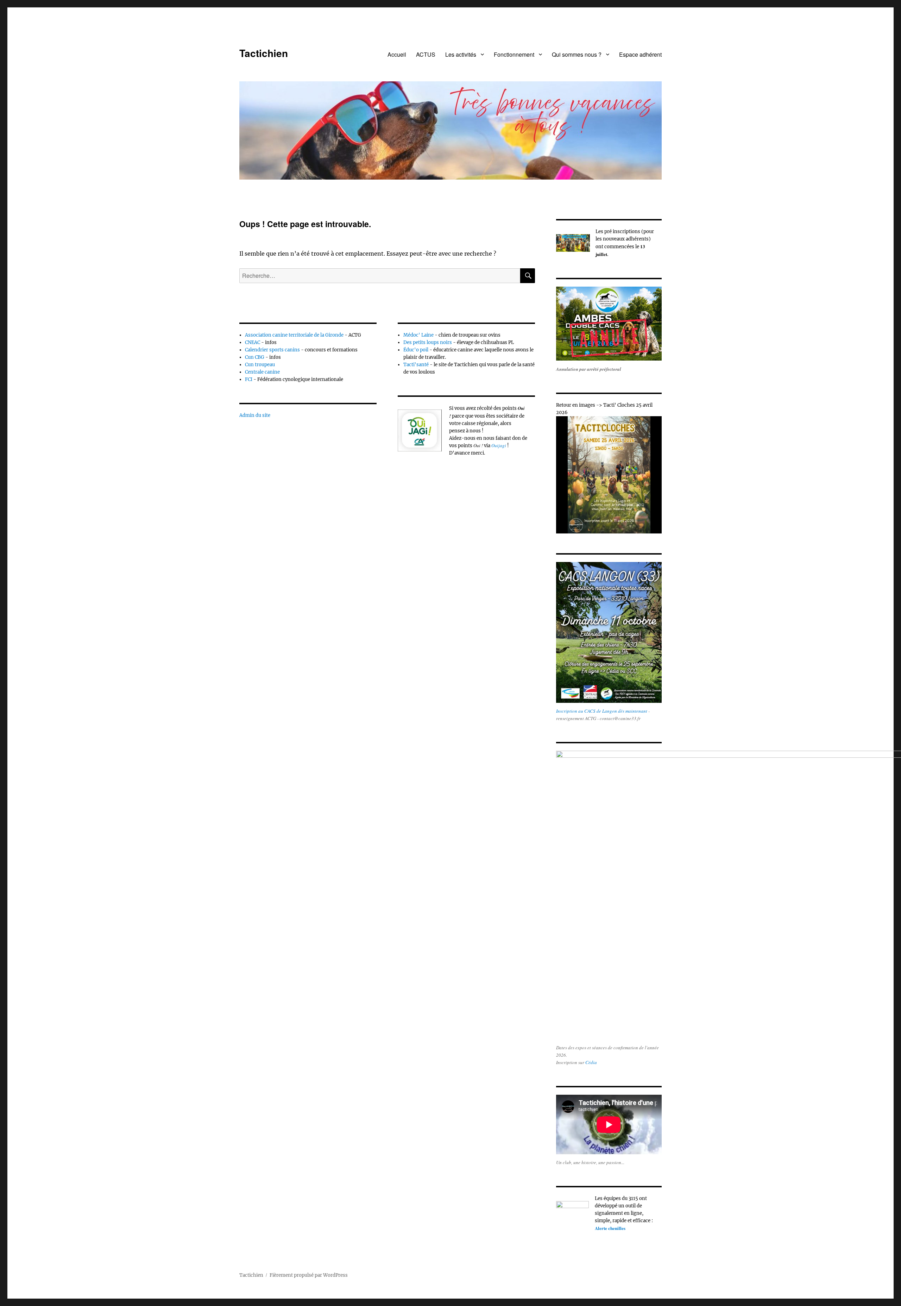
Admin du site (254, 415)
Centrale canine (262, 372)
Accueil (397, 54)
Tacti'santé (416, 365)
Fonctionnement (514, 54)
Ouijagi (498, 445)
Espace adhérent (640, 54)
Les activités (460, 54)
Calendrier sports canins (272, 350)
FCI (248, 379)
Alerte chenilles (610, 1228)
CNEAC (253, 342)
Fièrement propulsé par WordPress (309, 1275)
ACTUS (425, 54)
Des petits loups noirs (427, 342)
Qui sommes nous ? (576, 54)
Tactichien (263, 53)
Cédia (591, 1062)
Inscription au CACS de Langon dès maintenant (601, 711)
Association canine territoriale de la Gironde (294, 335)
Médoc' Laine (418, 335)
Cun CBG (254, 357)
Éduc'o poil (415, 350)
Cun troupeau (260, 365)
